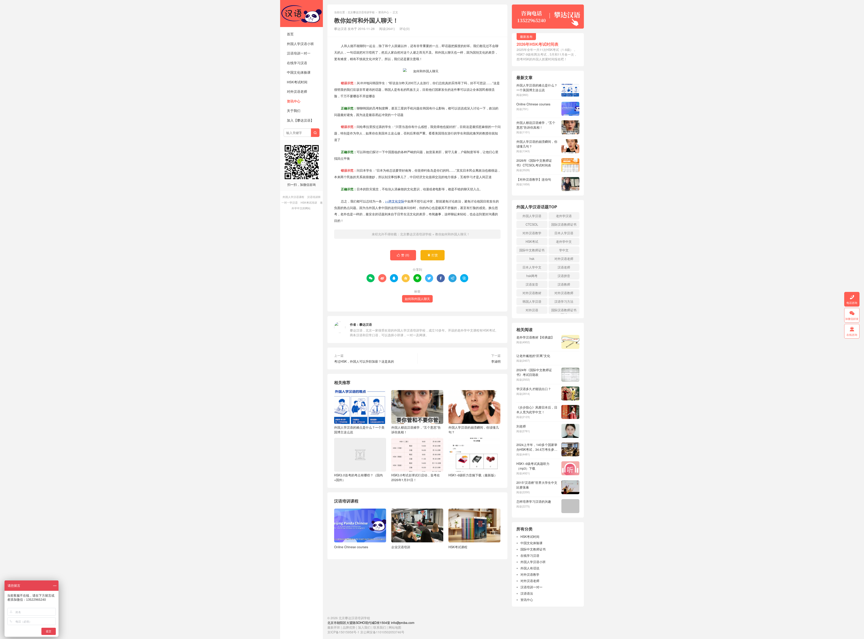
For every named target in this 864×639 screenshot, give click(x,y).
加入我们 (364, 627)
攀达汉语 (365, 324)
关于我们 (293, 110)
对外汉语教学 (531, 233)
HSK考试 (532, 241)
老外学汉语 (564, 216)
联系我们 (380, 627)
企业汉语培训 (400, 547)
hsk (531, 258)
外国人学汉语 (531, 216)
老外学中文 (564, 241)
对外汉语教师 (563, 293)
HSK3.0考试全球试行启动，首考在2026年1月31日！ (415, 477)
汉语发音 (532, 284)
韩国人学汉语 (531, 301)
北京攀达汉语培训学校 (301, 13)
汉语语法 (526, 593)
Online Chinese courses (351, 547)
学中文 (564, 250)
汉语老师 (564, 267)
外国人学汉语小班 (300, 43)
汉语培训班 (314, 197)
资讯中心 (293, 101)
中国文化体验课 (298, 72)
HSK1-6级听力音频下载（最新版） (472, 475)
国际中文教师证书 (531, 250)
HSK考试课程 (457, 547)
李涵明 (496, 361)
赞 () (403, 255)
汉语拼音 (564, 275)
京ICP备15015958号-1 (343, 632)
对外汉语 (532, 310)
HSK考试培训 (309, 202)
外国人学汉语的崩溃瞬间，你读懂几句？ (473, 429)
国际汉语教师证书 (563, 224)
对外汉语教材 (531, 293)
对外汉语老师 (297, 91)
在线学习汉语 (297, 62)
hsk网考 (532, 275)
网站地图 (395, 627)
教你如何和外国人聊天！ (452, 234)
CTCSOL (532, 224)
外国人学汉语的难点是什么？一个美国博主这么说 (359, 429)
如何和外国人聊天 (417, 298)
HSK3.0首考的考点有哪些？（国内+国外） (358, 477)
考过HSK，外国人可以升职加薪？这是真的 (364, 361)
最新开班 (333, 627)
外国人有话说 (529, 568)
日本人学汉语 (563, 233)
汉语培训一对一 (298, 53)
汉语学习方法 (563, 301)
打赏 (432, 255)
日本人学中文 (531, 267)
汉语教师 (564, 284)
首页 (290, 34)
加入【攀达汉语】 (300, 120)
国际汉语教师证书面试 (563, 311)
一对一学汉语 (289, 202)
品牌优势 (349, 627)
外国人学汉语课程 (293, 197)
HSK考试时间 (297, 82)
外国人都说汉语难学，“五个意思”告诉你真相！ (416, 429)
